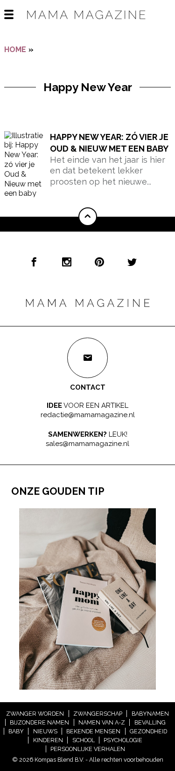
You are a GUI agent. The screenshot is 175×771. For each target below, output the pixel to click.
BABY (16, 731)
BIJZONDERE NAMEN (39, 722)
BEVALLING (150, 722)
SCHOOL (83, 740)
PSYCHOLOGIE (123, 740)
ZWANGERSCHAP (97, 713)
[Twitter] (132, 262)
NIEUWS (45, 731)
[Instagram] (67, 262)
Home (15, 49)
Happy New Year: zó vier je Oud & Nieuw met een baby (109, 142)
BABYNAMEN (150, 713)
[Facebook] (34, 262)
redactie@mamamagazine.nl (88, 415)
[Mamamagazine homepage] (88, 23)
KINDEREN (48, 740)
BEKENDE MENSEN (93, 731)
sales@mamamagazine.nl (87, 443)
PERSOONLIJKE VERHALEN (87, 748)
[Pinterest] (99, 262)
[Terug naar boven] (87, 216)
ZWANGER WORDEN (35, 713)
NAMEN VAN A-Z (101, 722)
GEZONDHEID (148, 731)
